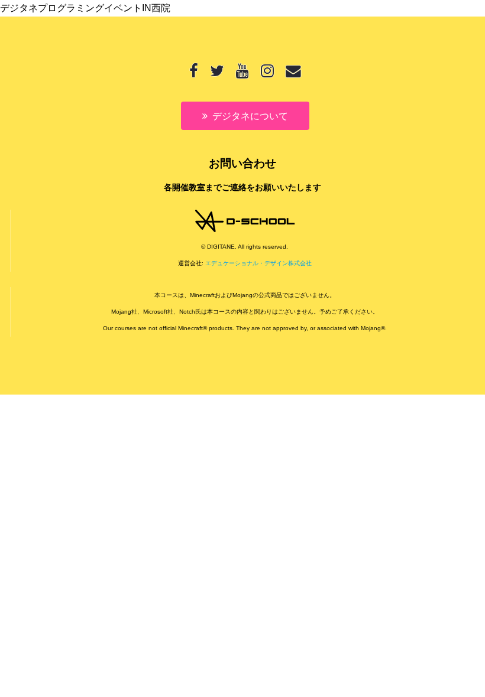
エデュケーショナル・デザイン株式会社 (258, 263)
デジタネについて (250, 116)
